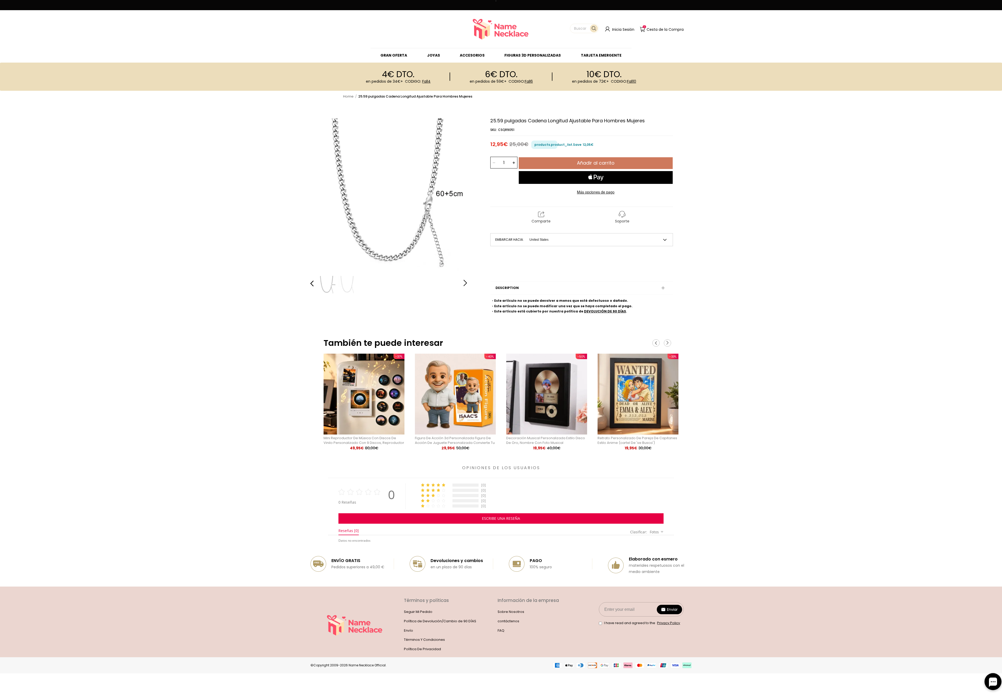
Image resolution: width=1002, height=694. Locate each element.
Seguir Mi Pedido (418, 611)
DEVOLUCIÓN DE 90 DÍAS (605, 311)
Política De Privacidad (422, 649)
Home (348, 96)
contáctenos (508, 621)
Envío (408, 630)
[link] (433, 55)
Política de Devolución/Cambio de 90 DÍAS (440, 621)
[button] (584, 28)
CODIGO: (418, 81)
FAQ (501, 630)
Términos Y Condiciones (424, 639)
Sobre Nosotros (511, 611)
